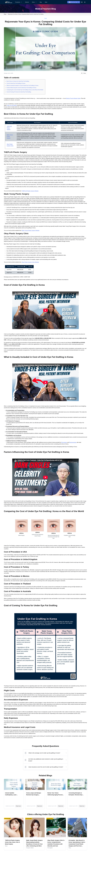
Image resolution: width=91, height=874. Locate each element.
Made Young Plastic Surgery (10, 136)
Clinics (33, 2)
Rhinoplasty (64, 442)
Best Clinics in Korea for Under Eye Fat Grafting (18, 81)
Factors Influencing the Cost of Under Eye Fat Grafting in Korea (21, 87)
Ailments (27, 2)
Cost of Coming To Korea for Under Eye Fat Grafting (19, 91)
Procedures (17, 2)
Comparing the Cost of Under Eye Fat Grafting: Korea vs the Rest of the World (25, 89)
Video (46, 2)
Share (84, 73)
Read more (18, 806)
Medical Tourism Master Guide (73, 98)
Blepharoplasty (72, 442)
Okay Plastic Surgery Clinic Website (30, 262)
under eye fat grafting (12, 105)
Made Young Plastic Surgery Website (30, 230)
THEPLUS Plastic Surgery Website (30, 190)
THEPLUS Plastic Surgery (9, 128)
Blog (41, 2)
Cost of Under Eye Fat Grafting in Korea (16, 83)
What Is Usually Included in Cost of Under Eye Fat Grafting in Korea (22, 85)
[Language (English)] (82, 2)
